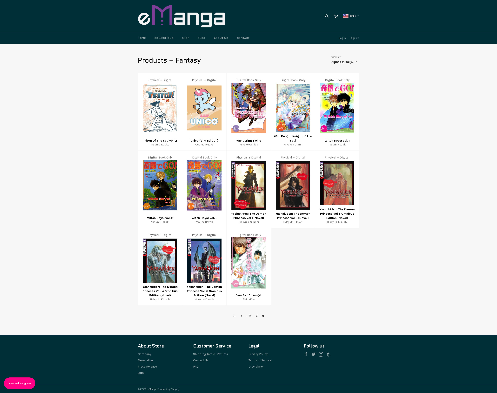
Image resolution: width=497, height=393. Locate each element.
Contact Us (200, 360)
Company (144, 354)
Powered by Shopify (168, 389)
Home (142, 38)
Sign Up (354, 38)
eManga (152, 389)
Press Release (147, 366)
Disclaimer (256, 366)
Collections (163, 38)
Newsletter (145, 360)
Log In (342, 38)
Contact (243, 38)
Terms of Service (259, 360)
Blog (201, 38)
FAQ (195, 366)
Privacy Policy (258, 354)
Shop (185, 38)
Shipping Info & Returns (210, 354)
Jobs (141, 373)
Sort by (336, 56)
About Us (221, 38)
